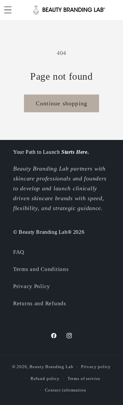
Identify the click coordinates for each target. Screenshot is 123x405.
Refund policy (45, 378)
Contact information (65, 390)
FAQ (18, 252)
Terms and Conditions (41, 269)
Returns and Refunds (39, 303)
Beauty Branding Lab (51, 366)
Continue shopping (61, 103)
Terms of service (84, 378)
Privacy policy (96, 366)
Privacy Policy (31, 286)
